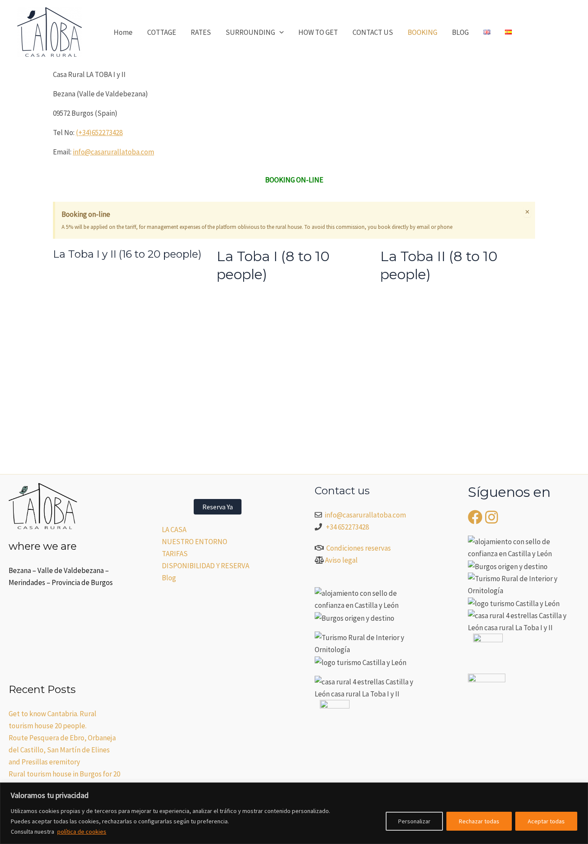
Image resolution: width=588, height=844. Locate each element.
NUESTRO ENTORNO (194, 541)
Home (123, 32)
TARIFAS (175, 553)
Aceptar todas (546, 821)
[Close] (579, 790)
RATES (201, 32)
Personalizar (414, 821)
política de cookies (81, 831)
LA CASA (174, 529)
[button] (279, 32)
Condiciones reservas (358, 548)
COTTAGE (161, 32)
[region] (294, 813)
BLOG (460, 32)
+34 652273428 (347, 527)
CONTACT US (373, 32)
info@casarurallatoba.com (113, 152)
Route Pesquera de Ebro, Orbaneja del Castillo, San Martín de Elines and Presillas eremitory (62, 750)
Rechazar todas (479, 821)
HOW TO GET (318, 32)
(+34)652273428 (99, 132)
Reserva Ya (217, 506)
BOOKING (422, 32)
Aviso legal (341, 560)
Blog (169, 577)
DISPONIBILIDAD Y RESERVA (205, 565)
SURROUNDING (250, 32)
